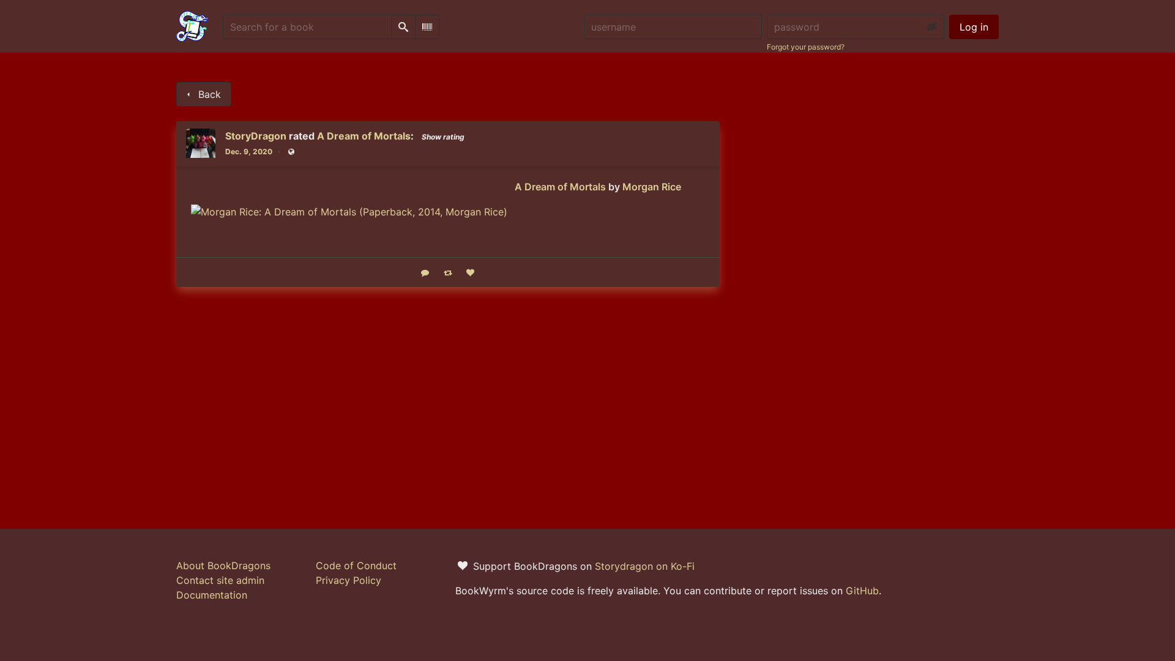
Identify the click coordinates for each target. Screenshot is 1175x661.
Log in (974, 27)
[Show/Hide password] (932, 27)
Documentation (211, 595)
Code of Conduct (356, 565)
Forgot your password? (806, 46)
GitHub (862, 590)
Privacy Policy (348, 580)
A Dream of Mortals (364, 136)
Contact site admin (220, 580)
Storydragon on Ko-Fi (645, 566)
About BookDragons (223, 565)
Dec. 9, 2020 (248, 151)
